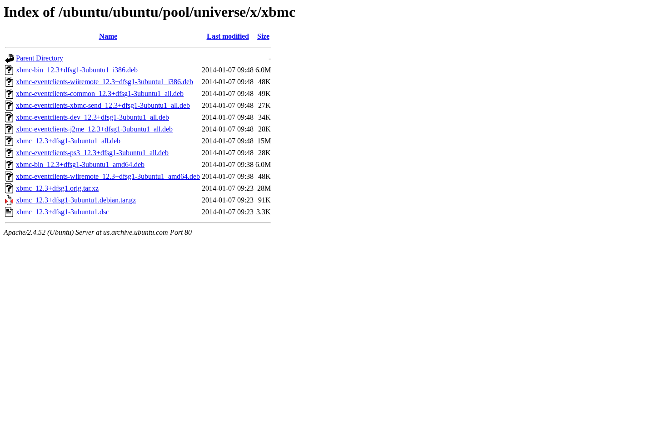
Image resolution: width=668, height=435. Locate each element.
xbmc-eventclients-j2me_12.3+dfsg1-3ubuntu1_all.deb (94, 129)
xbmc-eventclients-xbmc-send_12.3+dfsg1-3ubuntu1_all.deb (103, 105)
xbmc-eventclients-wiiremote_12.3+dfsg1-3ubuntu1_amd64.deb (108, 176)
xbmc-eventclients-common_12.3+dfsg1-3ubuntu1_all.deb (100, 93)
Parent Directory (39, 58)
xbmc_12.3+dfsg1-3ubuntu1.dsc (62, 212)
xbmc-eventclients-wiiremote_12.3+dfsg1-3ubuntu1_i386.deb (104, 82)
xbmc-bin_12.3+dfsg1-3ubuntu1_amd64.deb (80, 164)
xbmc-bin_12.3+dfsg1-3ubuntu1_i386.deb (77, 70)
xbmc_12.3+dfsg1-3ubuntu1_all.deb (68, 141)
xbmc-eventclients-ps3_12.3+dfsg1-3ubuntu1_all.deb (92, 153)
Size (263, 36)
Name (108, 36)
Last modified (228, 36)
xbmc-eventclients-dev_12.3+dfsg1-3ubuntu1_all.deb (92, 117)
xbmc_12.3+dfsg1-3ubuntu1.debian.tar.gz (76, 200)
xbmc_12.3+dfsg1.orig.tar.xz (57, 188)
